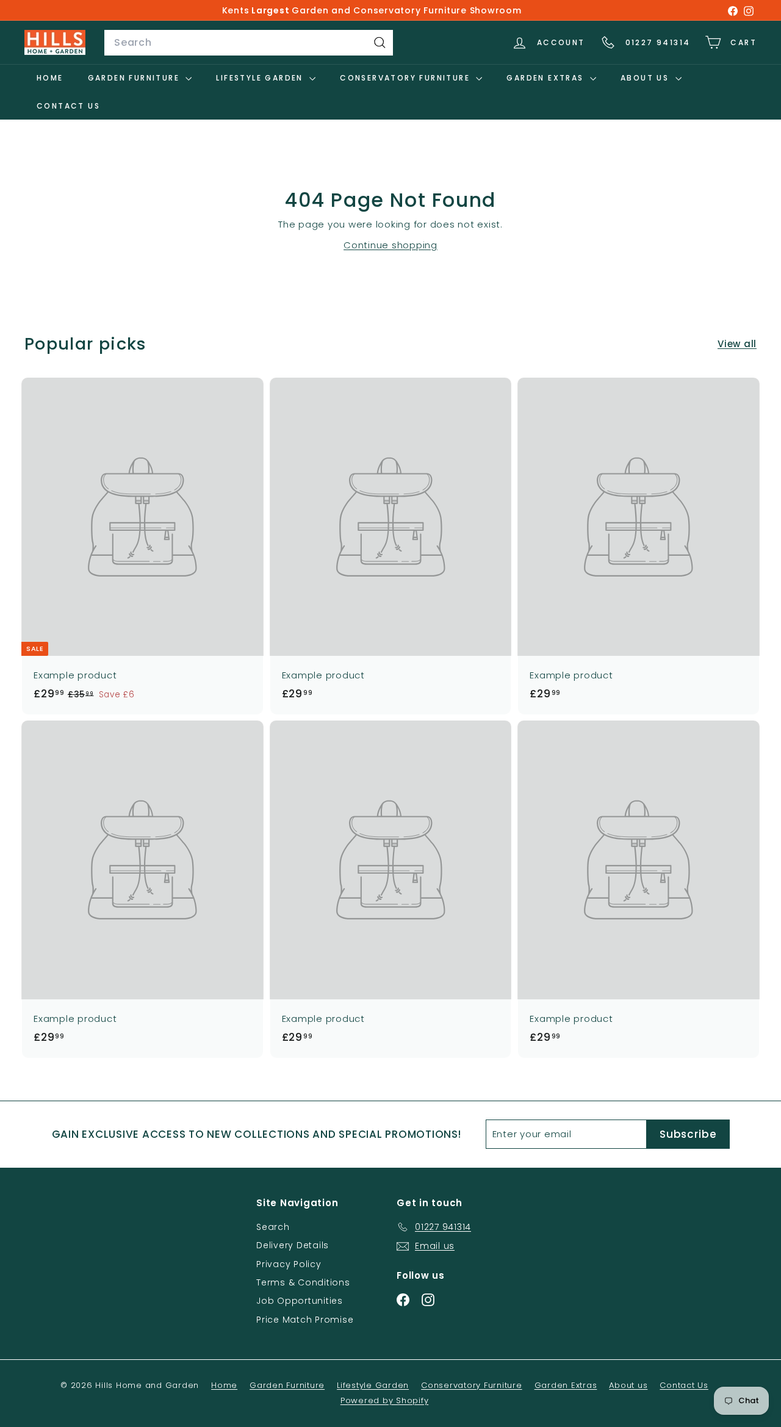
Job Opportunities (299, 1301)
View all (737, 343)
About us (646, 78)
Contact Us (68, 106)
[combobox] (249, 42)
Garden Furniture (135, 78)
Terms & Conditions (303, 1282)
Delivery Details (292, 1245)
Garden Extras (546, 78)
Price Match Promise (304, 1320)
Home (50, 78)
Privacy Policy (289, 1264)
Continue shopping (390, 245)
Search (273, 1227)
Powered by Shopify (384, 1400)
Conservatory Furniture (406, 78)
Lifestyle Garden (261, 78)
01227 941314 (658, 42)
